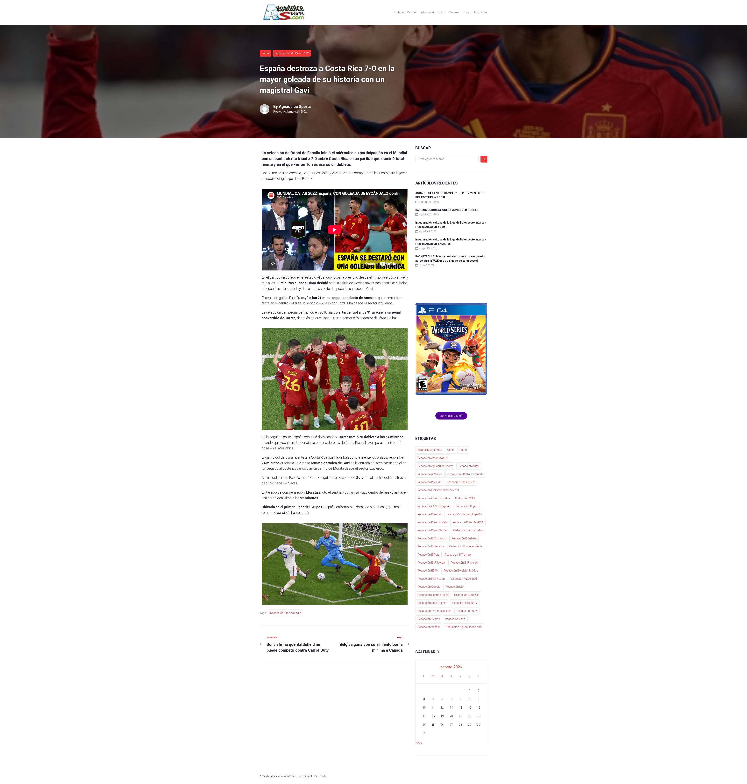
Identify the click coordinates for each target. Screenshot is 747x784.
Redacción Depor (467, 506)
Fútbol (441, 12)
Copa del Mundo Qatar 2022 (291, 53)
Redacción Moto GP (466, 594)
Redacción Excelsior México (461, 570)
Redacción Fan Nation (431, 578)
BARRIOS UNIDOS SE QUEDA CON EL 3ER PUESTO (447, 210)
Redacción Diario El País (432, 522)
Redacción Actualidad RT (432, 458)
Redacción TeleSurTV (464, 602)
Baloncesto (427, 12)
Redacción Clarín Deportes (433, 498)
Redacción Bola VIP (429, 482)
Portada (399, 12)
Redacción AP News (429, 474)
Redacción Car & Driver (461, 482)
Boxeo (467, 12)
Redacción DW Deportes (468, 530)
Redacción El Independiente (465, 546)
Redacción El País (428, 554)
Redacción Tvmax (428, 619)
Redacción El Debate (464, 538)
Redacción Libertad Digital (433, 594)
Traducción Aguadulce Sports (463, 626)
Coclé (450, 449)
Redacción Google (428, 586)
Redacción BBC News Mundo (466, 474)
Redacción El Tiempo (458, 554)
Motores (454, 12)
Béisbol (411, 12)
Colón (463, 449)
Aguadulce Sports (295, 106)
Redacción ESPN (427, 570)
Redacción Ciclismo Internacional (438, 490)
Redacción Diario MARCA (467, 522)
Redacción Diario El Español (465, 514)
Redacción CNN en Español (434, 506)
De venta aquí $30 (451, 415)
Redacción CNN (465, 498)
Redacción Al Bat (469, 466)
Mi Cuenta (480, 12)
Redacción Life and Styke (285, 612)
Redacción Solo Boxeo (431, 602)
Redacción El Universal (431, 562)
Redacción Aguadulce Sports (435, 466)
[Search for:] (447, 159)
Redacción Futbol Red (463, 578)
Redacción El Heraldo (430, 546)
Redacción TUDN (467, 610)
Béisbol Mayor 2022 (429, 449)
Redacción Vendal (428, 626)
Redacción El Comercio (431, 538)
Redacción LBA (454, 586)
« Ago (419, 742)
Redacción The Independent (434, 610)
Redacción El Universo (464, 562)
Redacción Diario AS (430, 514)
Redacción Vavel (455, 619)
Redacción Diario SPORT (432, 530)
